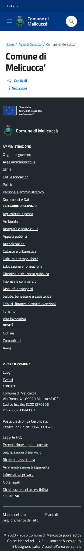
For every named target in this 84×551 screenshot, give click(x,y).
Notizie (8, 333)
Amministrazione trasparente (26, 467)
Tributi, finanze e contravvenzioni (29, 304)
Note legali (11, 482)
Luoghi (8, 372)
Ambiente (10, 221)
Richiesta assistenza (19, 459)
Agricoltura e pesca (18, 214)
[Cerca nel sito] (71, 21)
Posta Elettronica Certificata (25, 421)
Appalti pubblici (15, 236)
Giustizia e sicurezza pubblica (26, 274)
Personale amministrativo (23, 192)
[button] (13, 6)
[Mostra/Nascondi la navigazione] (9, 21)
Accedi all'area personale (61, 546)
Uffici (7, 169)
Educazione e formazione (22, 266)
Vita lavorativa (14, 319)
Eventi (8, 379)
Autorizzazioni (14, 244)
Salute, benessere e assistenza (27, 296)
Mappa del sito (14, 514)
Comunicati (12, 340)
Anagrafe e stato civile (20, 229)
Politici (8, 184)
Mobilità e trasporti (18, 289)
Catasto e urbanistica (19, 251)
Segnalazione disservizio (22, 452)
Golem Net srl (18, 541)
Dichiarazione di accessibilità (25, 489)
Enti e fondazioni (16, 177)
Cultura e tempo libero (20, 259)
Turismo (9, 311)
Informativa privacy (18, 474)
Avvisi (7, 348)
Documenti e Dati (16, 199)
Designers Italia (27, 546)
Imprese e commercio (19, 281)
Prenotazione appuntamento (25, 444)
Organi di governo (17, 154)
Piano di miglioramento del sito (30, 517)
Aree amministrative (19, 162)
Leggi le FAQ (12, 437)
